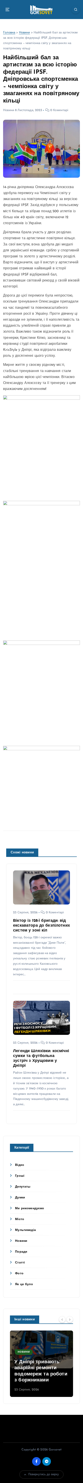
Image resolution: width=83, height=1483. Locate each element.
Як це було (24, 1284)
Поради (21, 1252)
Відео (19, 1165)
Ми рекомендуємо (29, 1208)
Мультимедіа (25, 1230)
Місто (19, 1219)
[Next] (69, 1319)
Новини (24, 32)
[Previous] (62, 1319)
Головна (9, 32)
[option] (41, 1364)
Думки (20, 1197)
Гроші (19, 1176)
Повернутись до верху (43, 1474)
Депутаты (22, 1186)
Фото (19, 1273)
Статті (20, 1262)
